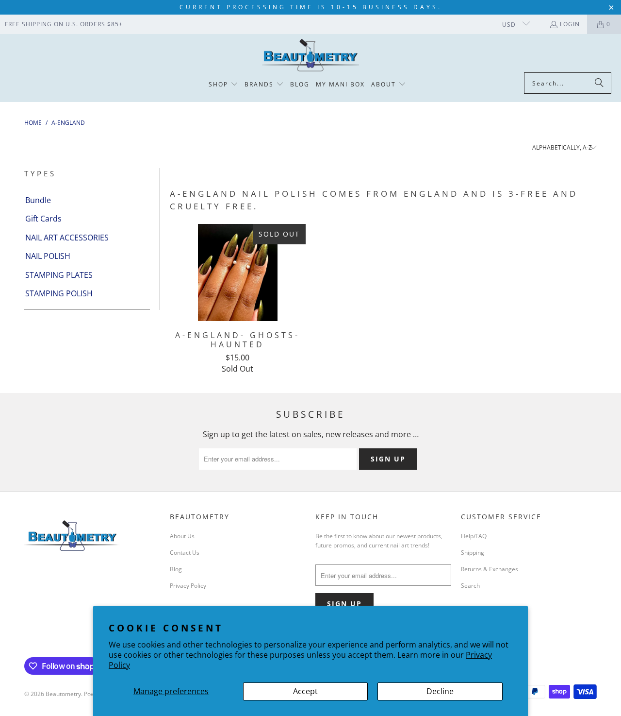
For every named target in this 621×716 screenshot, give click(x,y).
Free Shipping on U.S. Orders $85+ (64, 24)
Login (570, 24)
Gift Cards (43, 218)
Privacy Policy (188, 585)
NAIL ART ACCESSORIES (67, 237)
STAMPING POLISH (59, 293)
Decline (440, 691)
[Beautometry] (310, 55)
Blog (176, 569)
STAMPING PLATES (59, 275)
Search (470, 585)
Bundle (38, 200)
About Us (182, 536)
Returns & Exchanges (489, 569)
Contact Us (184, 552)
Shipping (472, 552)
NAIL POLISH (47, 256)
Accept (305, 691)
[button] (223, 84)
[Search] (599, 83)
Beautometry (63, 694)
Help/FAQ (474, 536)
